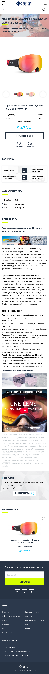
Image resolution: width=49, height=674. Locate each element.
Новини (5, 624)
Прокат (27, 628)
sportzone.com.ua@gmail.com (17, 651)
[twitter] (17, 591)
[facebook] (31, 591)
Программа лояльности (34, 620)
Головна (5, 28)
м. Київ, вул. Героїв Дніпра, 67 (17, 655)
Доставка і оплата (31, 612)
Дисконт (5, 620)
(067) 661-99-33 (11, 647)
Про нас (5, 612)
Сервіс (5, 628)
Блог (26, 624)
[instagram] (24, 591)
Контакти (28, 616)
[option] (24, 63)
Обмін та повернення (11, 616)
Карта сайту (7, 632)
